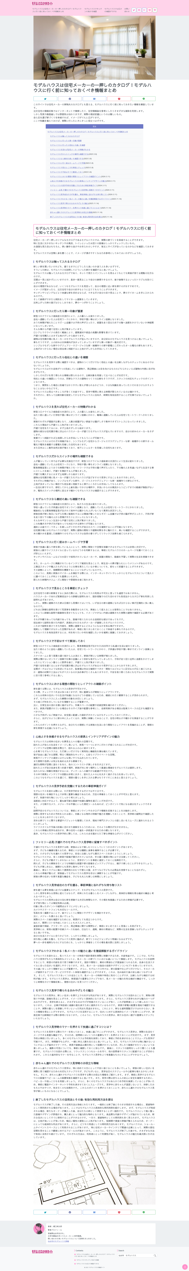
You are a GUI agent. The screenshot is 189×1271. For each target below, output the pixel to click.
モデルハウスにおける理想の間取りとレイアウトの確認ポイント (75, 176)
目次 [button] (94, 126)
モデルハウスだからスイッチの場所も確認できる (69, 154)
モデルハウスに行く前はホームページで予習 (67, 163)
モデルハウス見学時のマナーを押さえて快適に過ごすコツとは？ (75, 208)
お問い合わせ (127, 10)
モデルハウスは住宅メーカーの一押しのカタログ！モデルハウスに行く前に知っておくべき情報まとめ (56, 10)
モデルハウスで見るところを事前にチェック (67, 167)
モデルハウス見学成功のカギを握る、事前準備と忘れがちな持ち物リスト (79, 194)
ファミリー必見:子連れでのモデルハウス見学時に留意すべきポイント (77, 190)
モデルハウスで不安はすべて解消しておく (66, 172)
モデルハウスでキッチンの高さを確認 (93, 10)
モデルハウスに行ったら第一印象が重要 (66, 140)
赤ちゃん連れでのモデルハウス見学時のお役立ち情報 (71, 212)
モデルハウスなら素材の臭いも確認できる (66, 158)
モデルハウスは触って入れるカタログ (65, 136)
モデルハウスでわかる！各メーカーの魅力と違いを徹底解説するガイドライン (80, 199)
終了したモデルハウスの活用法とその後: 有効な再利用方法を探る (76, 217)
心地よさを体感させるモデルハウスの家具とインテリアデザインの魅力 (78, 181)
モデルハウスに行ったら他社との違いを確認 (67, 145)
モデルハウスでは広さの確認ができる (113, 10)
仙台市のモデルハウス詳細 (58, 1241)
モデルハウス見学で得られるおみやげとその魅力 (69, 203)
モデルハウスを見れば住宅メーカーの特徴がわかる (70, 149)
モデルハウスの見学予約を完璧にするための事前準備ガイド (73, 185)
